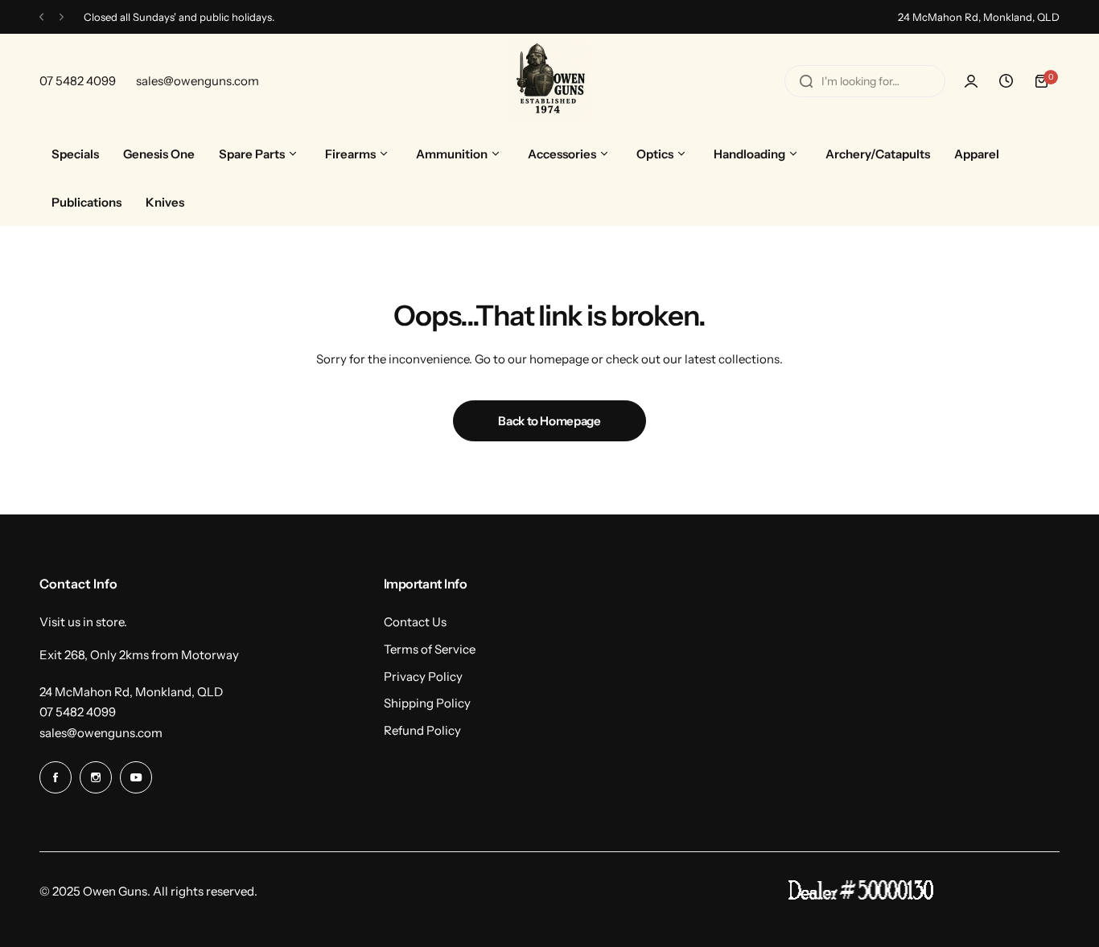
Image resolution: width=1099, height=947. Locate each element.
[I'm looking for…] (806, 81)
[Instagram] (96, 777)
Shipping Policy (427, 703)
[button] (41, 17)
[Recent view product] (1006, 81)
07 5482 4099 (77, 711)
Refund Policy (422, 730)
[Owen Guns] (549, 81)
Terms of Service (429, 649)
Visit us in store (81, 621)
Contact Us (415, 621)
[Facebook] (55, 777)
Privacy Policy (423, 676)
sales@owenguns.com (101, 732)
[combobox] (864, 81)
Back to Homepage (549, 420)
